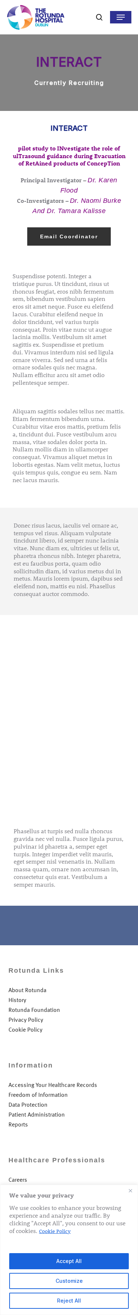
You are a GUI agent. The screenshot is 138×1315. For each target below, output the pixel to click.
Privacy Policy (25, 1019)
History (17, 1000)
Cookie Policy (55, 1231)
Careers (17, 1179)
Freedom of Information (38, 1094)
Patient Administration (36, 1114)
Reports (18, 1124)
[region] (69, 1250)
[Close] (130, 1191)
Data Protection (27, 1104)
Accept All (69, 1261)
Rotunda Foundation (34, 1009)
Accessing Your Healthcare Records (52, 1084)
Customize (69, 1281)
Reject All (69, 1300)
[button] (120, 17)
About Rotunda (27, 990)
